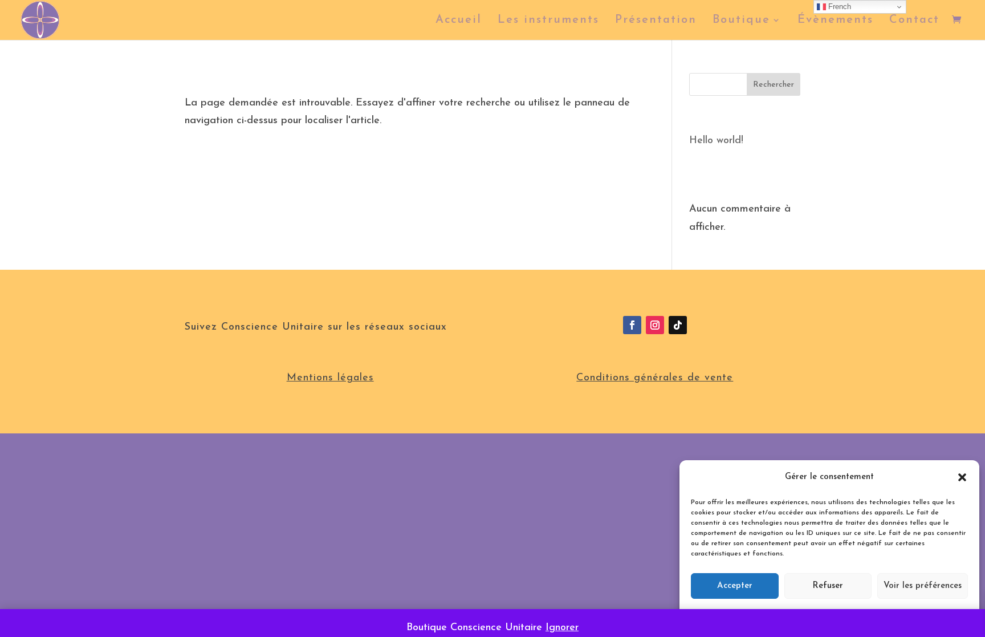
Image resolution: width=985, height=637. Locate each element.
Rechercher (773, 84)
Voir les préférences (923, 586)
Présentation (656, 21)
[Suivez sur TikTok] (678, 325)
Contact (914, 21)
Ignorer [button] (562, 628)
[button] (962, 477)
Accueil (458, 21)
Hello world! (716, 141)
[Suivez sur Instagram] (655, 325)
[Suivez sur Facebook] (632, 325)
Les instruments (548, 21)
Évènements (835, 21)
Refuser (827, 586)
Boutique (741, 21)
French (838, 6)
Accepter (734, 586)
